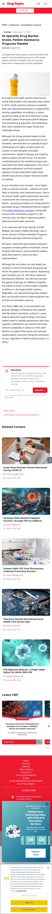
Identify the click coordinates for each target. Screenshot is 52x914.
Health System (9, 410)
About (26, 760)
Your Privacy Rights (26, 783)
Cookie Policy (21, 891)
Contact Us (26, 772)
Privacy (26, 778)
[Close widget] (47, 804)
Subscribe (39, 390)
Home (4, 25)
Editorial (26, 766)
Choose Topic (23, 10)
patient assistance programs (20, 210)
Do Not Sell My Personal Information (26, 781)
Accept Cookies (29, 909)
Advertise (26, 763)
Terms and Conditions (26, 775)
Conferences (14, 25)
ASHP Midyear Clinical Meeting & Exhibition (21, 415)
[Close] (48, 867)
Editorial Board (26, 769)
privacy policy (9, 397)
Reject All (29, 903)
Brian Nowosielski (13, 524)
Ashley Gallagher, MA (14, 474)
